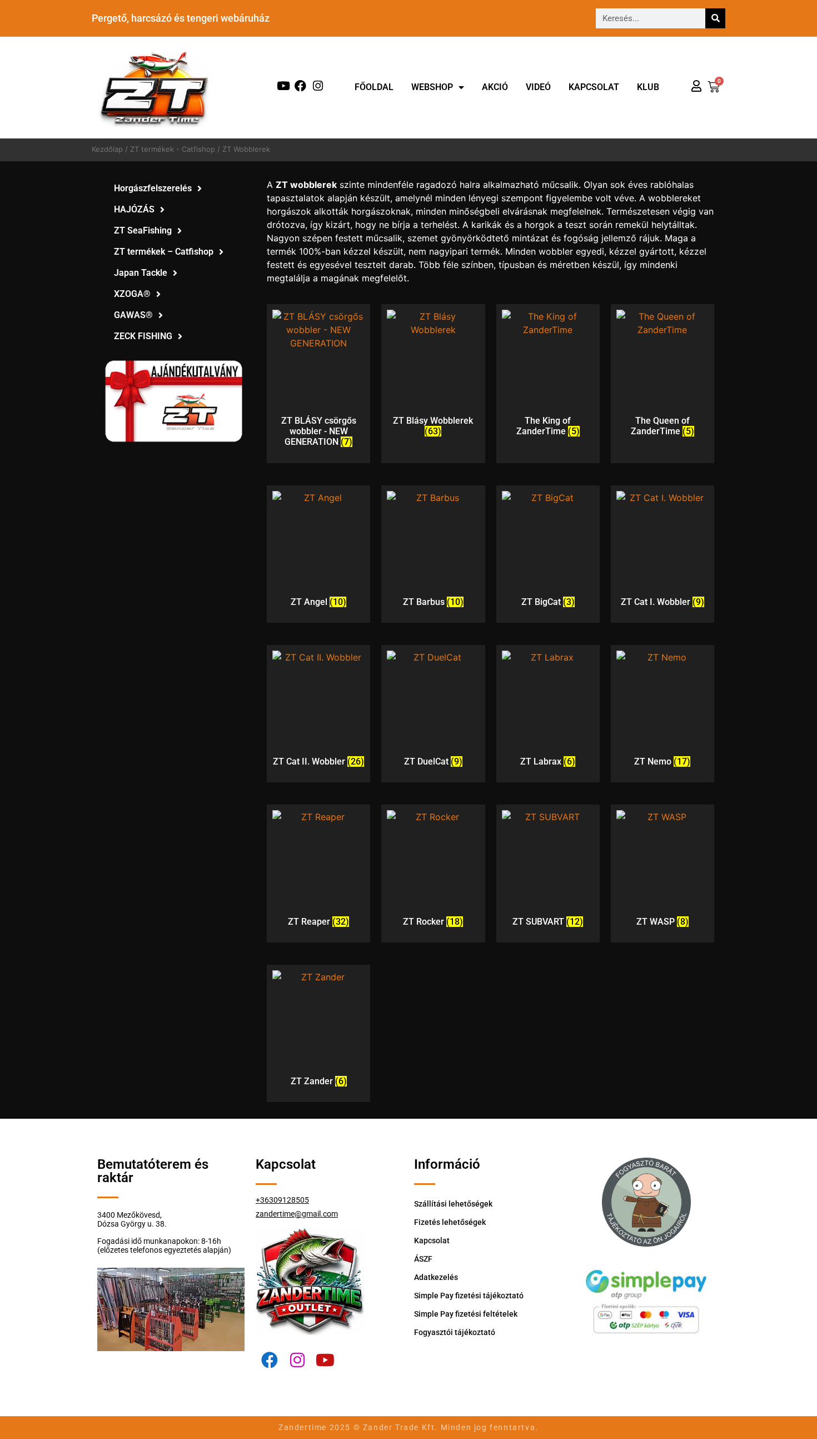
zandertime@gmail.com (297, 1213)
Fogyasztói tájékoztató (454, 1332)
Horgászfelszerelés (153, 188)
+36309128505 (282, 1199)
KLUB (648, 87)
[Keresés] (715, 18)
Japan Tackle (140, 272)
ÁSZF (423, 1258)
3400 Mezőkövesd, (129, 1214)
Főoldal (374, 87)
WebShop (432, 87)
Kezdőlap (107, 149)
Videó (538, 87)
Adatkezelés (436, 1277)
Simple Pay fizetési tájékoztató (469, 1295)
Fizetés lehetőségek (450, 1222)
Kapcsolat (594, 87)
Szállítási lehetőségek (453, 1203)
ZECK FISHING (143, 336)
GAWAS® (133, 315)
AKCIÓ (495, 87)
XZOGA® (132, 294)
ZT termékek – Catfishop (163, 251)
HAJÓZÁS (134, 209)
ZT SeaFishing (143, 230)
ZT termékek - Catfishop (172, 149)
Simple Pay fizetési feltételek (465, 1313)
